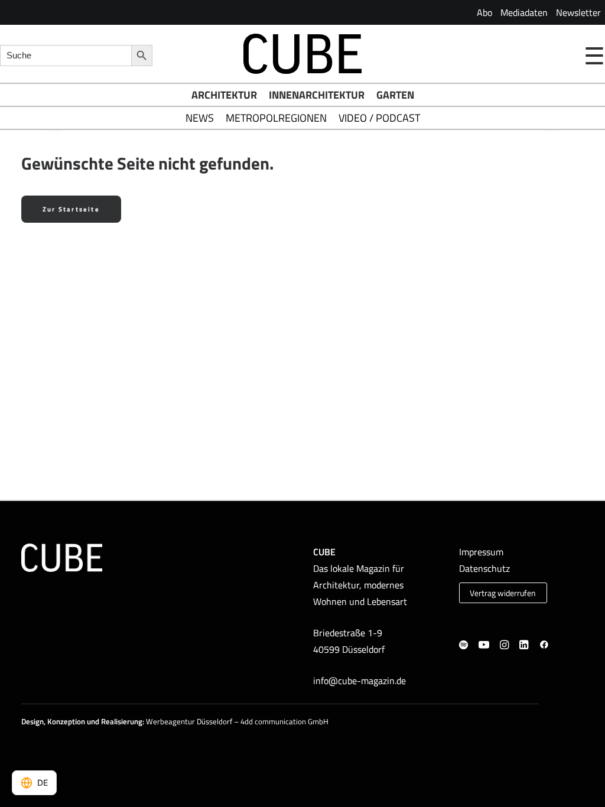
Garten (395, 95)
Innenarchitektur (317, 95)
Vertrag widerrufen (503, 593)
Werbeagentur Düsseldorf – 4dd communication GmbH (237, 721)
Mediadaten (524, 12)
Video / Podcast (379, 118)
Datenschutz (484, 568)
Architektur (224, 95)
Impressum (481, 552)
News (200, 118)
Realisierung (121, 721)
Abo (484, 12)
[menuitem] (484, 12)
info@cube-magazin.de (359, 680)
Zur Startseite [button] (71, 209)
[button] (463, 645)
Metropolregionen (276, 118)
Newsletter (578, 12)
